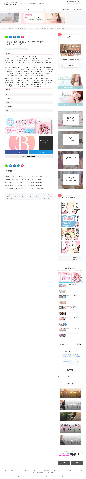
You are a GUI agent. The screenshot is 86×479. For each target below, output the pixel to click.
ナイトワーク (75, 361)
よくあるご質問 (77, 9)
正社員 (78, 356)
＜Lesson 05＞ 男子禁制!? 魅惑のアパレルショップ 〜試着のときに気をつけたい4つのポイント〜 (73, 307)
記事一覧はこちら (77, 259)
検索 (79, 344)
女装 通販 (65, 356)
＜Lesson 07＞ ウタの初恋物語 (71, 295)
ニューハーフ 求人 (67, 354)
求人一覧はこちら (77, 257)
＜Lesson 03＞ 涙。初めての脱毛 (72, 317)
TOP (8, 9)
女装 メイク (71, 356)
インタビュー (43, 9)
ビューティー (31, 9)
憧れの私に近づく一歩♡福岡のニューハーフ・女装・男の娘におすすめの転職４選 (25, 182)
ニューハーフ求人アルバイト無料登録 (13, 49)
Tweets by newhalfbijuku (64, 376)
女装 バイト (76, 354)
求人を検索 (20, 9)
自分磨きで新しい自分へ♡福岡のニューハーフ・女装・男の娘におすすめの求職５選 (25, 188)
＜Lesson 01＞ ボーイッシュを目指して (73, 328)
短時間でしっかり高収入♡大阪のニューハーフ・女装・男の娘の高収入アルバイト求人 (26, 176)
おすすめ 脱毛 (67, 361)
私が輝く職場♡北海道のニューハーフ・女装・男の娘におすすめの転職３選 (23, 179)
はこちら (75, 2)
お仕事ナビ (66, 9)
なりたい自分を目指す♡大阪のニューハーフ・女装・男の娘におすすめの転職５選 (25, 185)
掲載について (57, 470)
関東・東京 (25, 49)
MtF (65, 359)
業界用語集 (50, 472)
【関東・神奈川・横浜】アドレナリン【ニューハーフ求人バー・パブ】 (17, 197)
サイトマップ (68, 470)
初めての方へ (54, 9)
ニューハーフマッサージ (73, 359)
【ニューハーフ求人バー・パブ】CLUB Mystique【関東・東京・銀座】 (40, 197)
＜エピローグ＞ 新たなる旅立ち (71, 284)
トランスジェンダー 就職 (71, 363)
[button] (84, 18)
